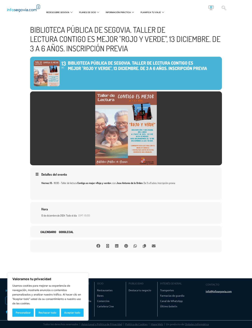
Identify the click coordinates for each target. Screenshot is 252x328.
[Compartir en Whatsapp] (135, 246)
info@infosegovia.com (219, 291)
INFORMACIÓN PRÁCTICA (118, 12)
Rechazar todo (47, 312)
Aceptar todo (72, 312)
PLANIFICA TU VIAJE (151, 12)
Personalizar (23, 312)
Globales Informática (197, 324)
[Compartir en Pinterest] (126, 246)
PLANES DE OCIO (87, 12)
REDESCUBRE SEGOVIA (57, 12)
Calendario (48, 232)
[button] (224, 8)
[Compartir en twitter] (107, 246)
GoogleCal (66, 232)
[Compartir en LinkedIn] (116, 246)
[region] (48, 297)
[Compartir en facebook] (98, 246)
